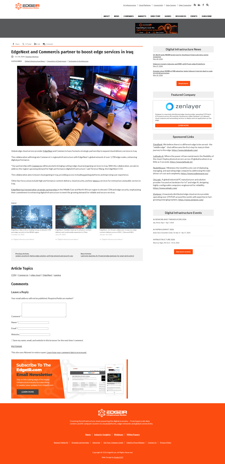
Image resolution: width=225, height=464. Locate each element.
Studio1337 (118, 457)
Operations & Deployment (56, 61)
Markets (142, 16)
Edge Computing (185, 5)
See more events (183, 252)
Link (38, 44)
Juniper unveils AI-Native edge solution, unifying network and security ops (44, 256)
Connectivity (158, 5)
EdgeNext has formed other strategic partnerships (34, 189)
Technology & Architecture (78, 61)
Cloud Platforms (145, 5)
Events (194, 16)
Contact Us (152, 443)
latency (96, 180)
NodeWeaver (159, 168)
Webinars (118, 434)
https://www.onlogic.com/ (165, 188)
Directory (155, 16)
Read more (183, 83)
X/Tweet (28, 44)
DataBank (157, 144)
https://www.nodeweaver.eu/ (194, 173)
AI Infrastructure (129, 5)
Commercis (37, 166)
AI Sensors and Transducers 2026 (169, 221)
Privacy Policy (165, 443)
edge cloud (35, 275)
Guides (168, 16)
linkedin (199, 5)
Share (17, 44)
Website (15, 334)
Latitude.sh (158, 156)
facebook (203, 5)
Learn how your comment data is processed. (67, 352)
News (116, 16)
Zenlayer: (157, 194)
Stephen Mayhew (32, 57)
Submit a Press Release (135, 443)
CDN (13, 275)
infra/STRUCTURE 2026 (166, 241)
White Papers (133, 434)
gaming (57, 275)
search (207, 5)
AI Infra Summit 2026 (171, 231)
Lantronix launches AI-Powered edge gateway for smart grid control (107, 256)
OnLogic (157, 179)
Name (14, 322)
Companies (129, 16)
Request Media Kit (61, 443)
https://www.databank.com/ (185, 150)
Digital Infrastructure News (35, 61)
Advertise (96, 443)
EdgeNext (47, 151)
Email (14, 328)
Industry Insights (102, 434)
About (107, 16)
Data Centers (171, 5)
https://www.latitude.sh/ (181, 162)
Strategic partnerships (80, 443)
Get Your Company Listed (113, 443)
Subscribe (207, 16)
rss (195, 5)
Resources (181, 16)
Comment (49, 44)
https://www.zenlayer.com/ (191, 199)
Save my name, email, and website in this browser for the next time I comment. (48, 340)
